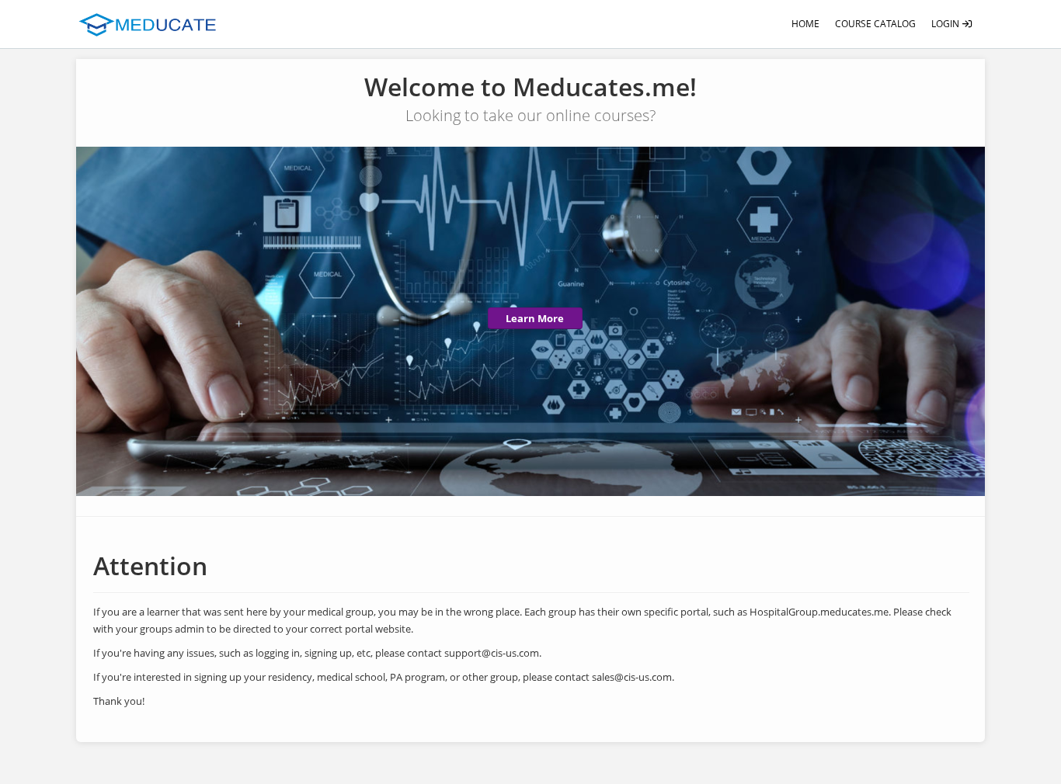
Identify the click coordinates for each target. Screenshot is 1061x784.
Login (946, 23)
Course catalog (875, 23)
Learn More (535, 318)
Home (805, 23)
